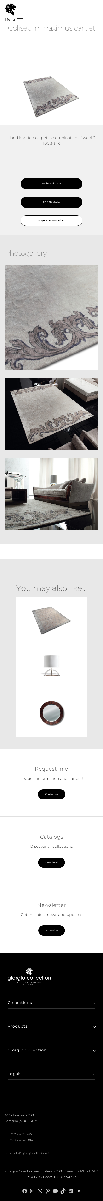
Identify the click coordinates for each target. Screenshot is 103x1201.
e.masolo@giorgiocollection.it (27, 1153)
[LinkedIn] (71, 1190)
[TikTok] (63, 1190)
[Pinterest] (48, 1190)
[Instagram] (32, 1190)
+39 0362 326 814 (20, 1140)
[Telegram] (78, 1190)
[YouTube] (55, 1190)
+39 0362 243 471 (21, 1134)
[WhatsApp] (40, 1190)
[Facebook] (25, 1190)
